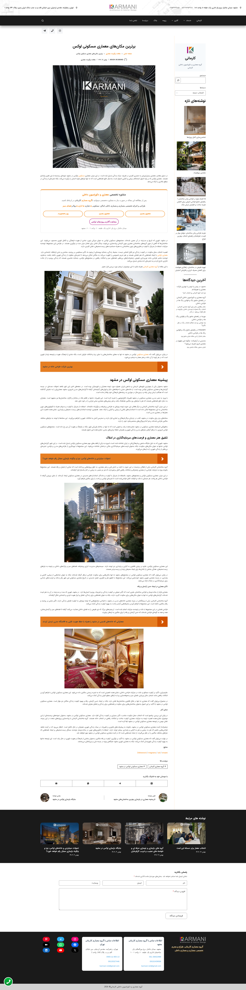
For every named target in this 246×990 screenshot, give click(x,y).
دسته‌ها (203, 87)
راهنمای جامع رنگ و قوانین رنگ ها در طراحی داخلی (191, 331)
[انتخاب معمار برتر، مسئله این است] (186, 833)
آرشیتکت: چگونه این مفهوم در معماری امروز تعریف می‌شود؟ (191, 342)
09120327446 (113, 961)
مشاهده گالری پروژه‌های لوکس (104, 222)
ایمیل (139, 883)
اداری (80, 206)
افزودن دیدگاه (179, 891)
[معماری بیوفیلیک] (191, 155)
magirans (152, 752)
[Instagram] (60, 31)
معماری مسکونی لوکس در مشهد (132, 766)
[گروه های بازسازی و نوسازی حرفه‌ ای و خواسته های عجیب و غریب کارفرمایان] (144, 833)
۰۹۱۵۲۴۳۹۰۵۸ (175, 7)
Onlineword (141, 752)
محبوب (203, 286)
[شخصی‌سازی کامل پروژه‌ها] (195, 120)
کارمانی (199, 20)
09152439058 (155, 961)
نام (184, 883)
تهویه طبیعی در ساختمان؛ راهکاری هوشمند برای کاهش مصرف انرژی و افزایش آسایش (190, 269)
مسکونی (81, 175)
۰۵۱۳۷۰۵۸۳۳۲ (145, 214)
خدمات (188, 20)
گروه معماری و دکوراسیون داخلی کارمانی (191, 297)
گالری (176, 20)
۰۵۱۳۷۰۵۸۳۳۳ (104, 214)
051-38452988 (155, 957)
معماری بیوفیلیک (199, 172)
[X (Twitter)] (151, 783)
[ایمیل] (56, 783)
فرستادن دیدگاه (176, 915)
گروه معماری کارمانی (150, 266)
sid (159, 752)
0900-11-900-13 (112, 957)
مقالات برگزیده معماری (88, 59)
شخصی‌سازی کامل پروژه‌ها (196, 137)
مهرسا (204, 316)
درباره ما (145, 20)
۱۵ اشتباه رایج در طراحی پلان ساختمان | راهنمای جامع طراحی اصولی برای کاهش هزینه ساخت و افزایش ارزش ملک (191, 201)
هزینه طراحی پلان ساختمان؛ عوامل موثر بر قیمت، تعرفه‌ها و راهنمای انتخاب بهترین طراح (191, 236)
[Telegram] (44, 31)
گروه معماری (86, 200)
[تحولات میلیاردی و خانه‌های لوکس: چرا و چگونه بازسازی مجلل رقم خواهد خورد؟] (59, 833)
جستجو (203, 75)
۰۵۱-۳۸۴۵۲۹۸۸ (187, 7)
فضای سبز (67, 206)
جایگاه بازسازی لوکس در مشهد (108, 848)
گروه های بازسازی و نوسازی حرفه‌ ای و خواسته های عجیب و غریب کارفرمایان (147, 850)
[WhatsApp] (88, 783)
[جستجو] (178, 80)
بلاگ (155, 20)
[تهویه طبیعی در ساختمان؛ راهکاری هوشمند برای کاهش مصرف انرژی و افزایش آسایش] (191, 254)
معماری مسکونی (143, 354)
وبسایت (95, 883)
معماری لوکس (162, 255)
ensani (165, 752)
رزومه (164, 20)
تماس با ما (133, 20)
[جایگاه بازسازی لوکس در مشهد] (102, 833)
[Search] (43, 21)
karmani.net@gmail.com (151, 966)
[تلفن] (52, 31)
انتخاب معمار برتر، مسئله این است (191, 848)
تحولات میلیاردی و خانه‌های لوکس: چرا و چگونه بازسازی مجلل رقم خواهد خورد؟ (61, 850)
